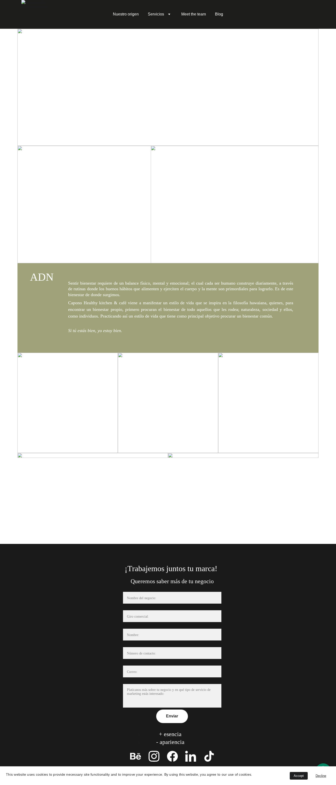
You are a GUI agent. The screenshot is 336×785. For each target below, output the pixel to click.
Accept (299, 776)
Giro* (128, 606)
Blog (219, 14)
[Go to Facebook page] (172, 756)
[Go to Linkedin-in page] (190, 756)
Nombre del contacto (141, 625)
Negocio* (131, 588)
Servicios (156, 14)
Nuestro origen (126, 14)
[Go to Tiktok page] (209, 756)
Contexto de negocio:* (143, 680)
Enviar (172, 716)
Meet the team (193, 14)
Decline (321, 776)
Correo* (130, 662)
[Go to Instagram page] (154, 756)
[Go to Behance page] (135, 756)
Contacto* (132, 643)
